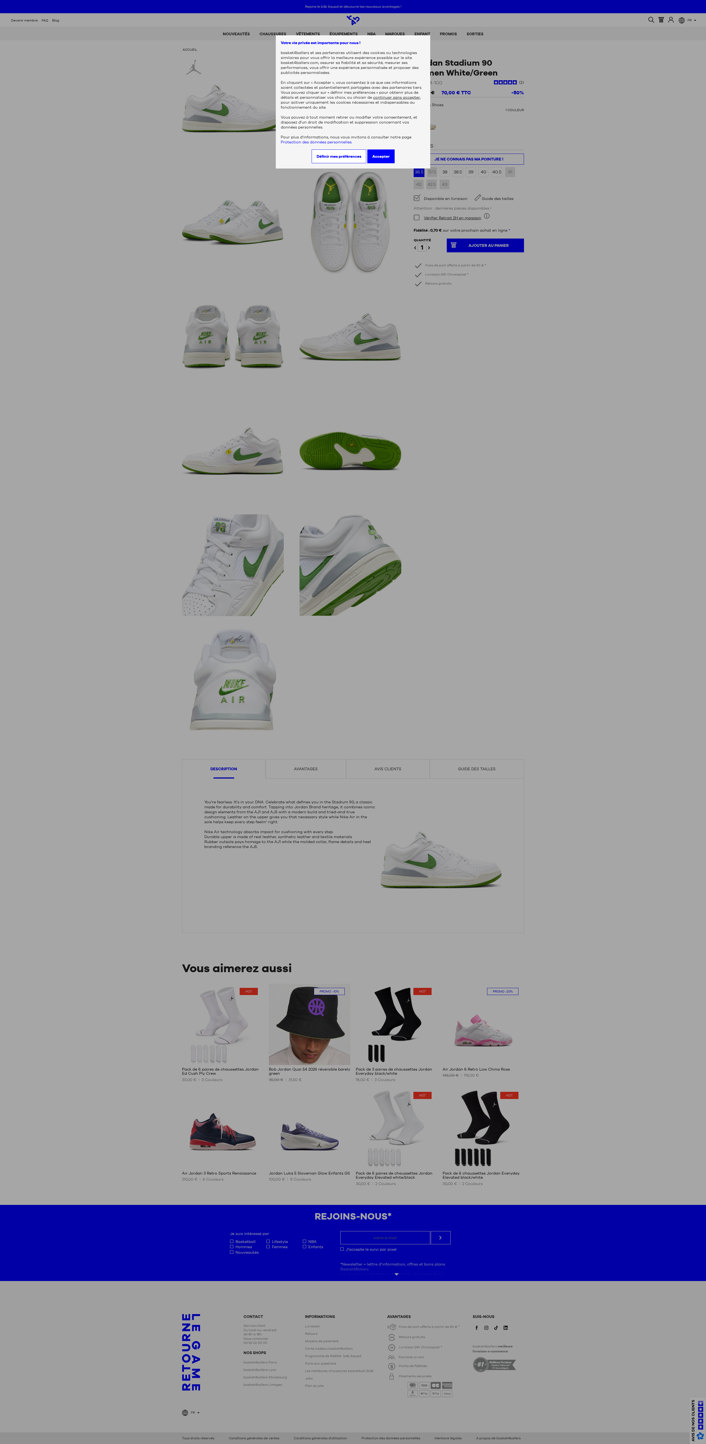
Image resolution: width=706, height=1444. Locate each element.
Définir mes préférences (339, 156)
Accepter (381, 156)
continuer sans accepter (396, 97)
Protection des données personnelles (316, 142)
